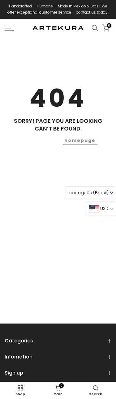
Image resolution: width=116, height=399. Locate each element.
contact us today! (92, 12)
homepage (80, 140)
